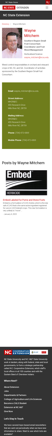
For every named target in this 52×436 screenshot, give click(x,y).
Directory (5, 24)
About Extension (11, 387)
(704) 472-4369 (22, 133)
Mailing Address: (16, 115)
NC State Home (11, 2)
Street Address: (15, 98)
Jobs (6, 391)
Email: (11, 91)
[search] (48, 2)
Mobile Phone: (15, 140)
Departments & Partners (15, 395)
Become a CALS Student (15, 403)
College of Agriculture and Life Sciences (23, 399)
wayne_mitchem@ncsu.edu (36, 57)
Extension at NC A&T (13, 407)
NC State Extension (16, 15)
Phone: (11, 133)
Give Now (8, 411)
